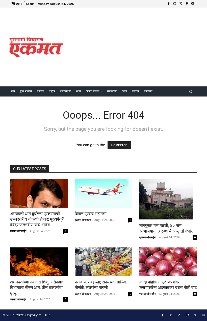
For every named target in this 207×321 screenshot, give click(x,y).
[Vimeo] (187, 4)
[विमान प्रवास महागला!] (103, 193)
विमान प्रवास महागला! (91, 213)
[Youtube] (193, 4)
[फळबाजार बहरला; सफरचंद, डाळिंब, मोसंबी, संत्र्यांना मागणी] (103, 261)
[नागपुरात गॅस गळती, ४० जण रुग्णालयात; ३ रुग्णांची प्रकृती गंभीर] (168, 199)
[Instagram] (175, 4)
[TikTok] (179, 315)
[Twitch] (187, 315)
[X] (181, 4)
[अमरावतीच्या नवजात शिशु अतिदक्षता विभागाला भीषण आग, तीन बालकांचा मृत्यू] (39, 261)
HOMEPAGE (119, 145)
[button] (191, 92)
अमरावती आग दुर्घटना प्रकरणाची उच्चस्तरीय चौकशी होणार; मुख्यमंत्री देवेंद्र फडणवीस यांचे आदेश (37, 219)
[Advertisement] (137, 46)
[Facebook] (169, 4)
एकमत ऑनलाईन (18, 231)
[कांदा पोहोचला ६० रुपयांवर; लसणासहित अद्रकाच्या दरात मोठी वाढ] (168, 261)
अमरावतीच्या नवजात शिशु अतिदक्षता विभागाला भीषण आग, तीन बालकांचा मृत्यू (37, 287)
